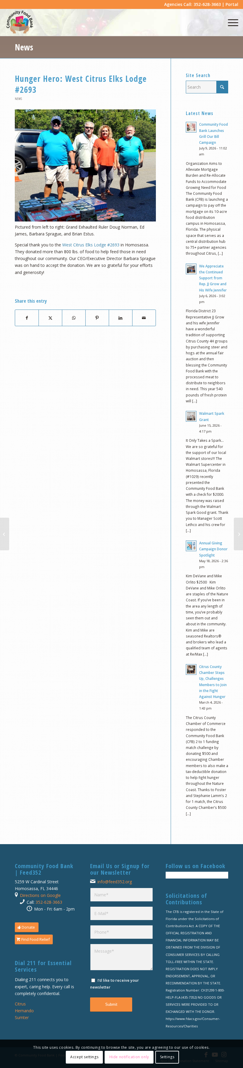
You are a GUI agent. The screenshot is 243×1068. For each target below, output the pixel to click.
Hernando (24, 1010)
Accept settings (84, 1056)
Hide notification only (129, 1056)
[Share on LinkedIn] (120, 318)
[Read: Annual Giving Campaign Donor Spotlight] (191, 546)
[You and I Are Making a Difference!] (4, 534)
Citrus (20, 1004)
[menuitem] (230, 22)
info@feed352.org (114, 881)
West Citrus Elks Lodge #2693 (90, 245)
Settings (167, 1056)
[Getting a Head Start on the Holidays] (238, 534)
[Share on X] (50, 318)
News (24, 47)
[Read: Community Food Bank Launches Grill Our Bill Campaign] (191, 127)
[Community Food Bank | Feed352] (20, 22)
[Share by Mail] (144, 318)
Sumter (22, 1017)
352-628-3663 (49, 902)
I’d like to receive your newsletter (114, 984)
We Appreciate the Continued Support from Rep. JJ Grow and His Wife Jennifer (213, 278)
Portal (232, 4)
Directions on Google (40, 895)
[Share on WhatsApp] (73, 318)
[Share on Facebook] (27, 318)
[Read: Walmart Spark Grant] (191, 416)
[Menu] (230, 22)
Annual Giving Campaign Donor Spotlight (213, 549)
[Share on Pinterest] (97, 318)
